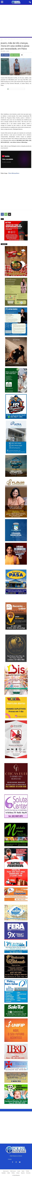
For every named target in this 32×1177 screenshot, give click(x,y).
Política (13, 1172)
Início (2, 38)
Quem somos (6, 1171)
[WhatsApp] (5, 214)
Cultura (17, 1172)
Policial (27, 1171)
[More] (22, 55)
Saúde (8, 1172)
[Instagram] (16, 1162)
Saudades (4, 1172)
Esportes (23, 1172)
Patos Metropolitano (13, 173)
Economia (28, 1172)
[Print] (9, 214)
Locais (5, 38)
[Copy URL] (13, 214)
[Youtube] (19, 1162)
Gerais (23, 1171)
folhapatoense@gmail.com (18, 1159)
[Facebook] (2, 214)
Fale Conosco (13, 1171)
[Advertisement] (16, 21)
